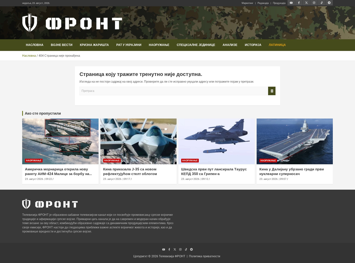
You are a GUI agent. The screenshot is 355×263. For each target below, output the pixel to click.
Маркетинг (247, 3)
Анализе (230, 45)
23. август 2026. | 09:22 (38, 178)
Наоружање (159, 45)
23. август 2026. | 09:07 (272, 178)
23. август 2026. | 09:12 (194, 178)
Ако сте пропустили (43, 113)
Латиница (277, 45)
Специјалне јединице (196, 45)
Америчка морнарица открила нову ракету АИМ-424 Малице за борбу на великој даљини (57, 173)
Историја (253, 45)
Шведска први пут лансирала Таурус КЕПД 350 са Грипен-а (214, 171)
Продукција (279, 3)
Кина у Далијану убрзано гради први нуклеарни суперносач (291, 171)
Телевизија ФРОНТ (172, 256)
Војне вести (61, 45)
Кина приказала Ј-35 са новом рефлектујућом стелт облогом (130, 171)
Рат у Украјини (128, 45)
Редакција (263, 3)
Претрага (271, 91)
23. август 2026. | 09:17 (116, 178)
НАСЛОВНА (34, 45)
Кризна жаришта (94, 45)
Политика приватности (204, 256)
